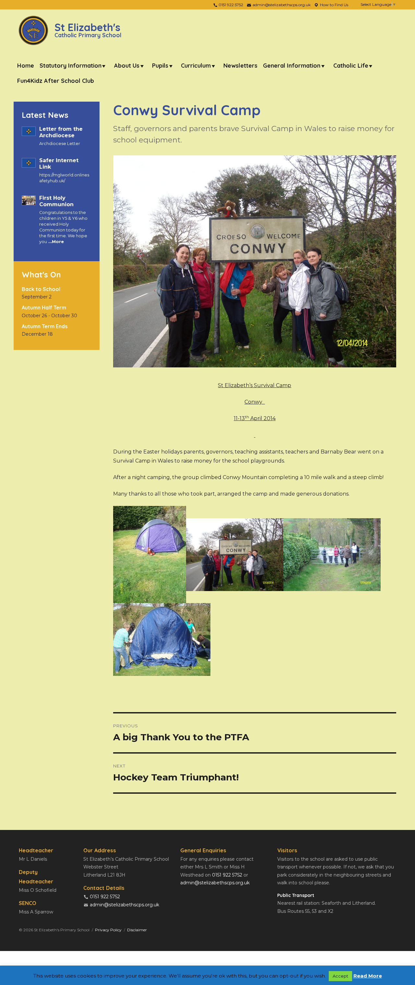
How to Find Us (333, 4)
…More (55, 241)
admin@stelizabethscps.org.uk (281, 4)
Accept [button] (340, 976)
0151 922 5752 (230, 4)
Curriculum (196, 65)
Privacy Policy (108, 929)
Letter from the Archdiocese (61, 132)
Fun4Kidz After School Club (55, 80)
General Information (291, 65)
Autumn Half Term (44, 307)
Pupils (160, 65)
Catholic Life (350, 65)
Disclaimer (137, 929)
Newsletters (240, 65)
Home (25, 65)
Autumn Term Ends (44, 326)
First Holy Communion (56, 201)
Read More (367, 976)
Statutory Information (70, 65)
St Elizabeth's (87, 29)
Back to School (41, 289)
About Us (126, 65)
